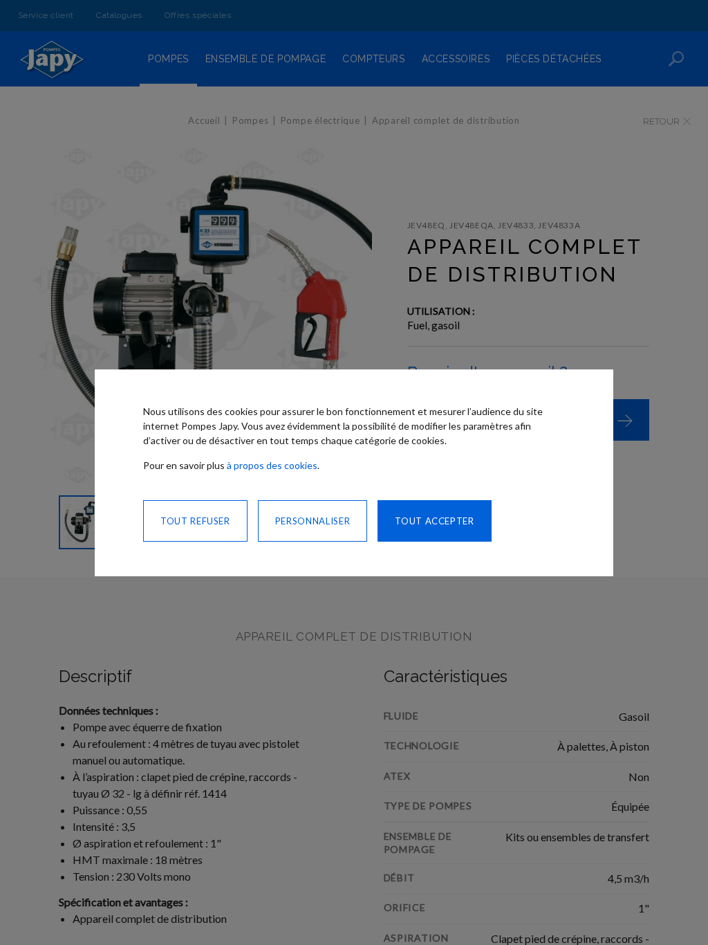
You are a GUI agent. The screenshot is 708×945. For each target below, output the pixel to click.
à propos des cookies (272, 465)
